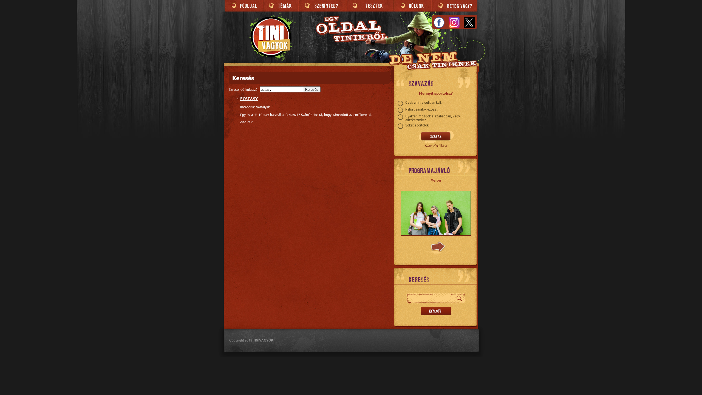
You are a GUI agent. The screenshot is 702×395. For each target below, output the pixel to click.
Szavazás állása (436, 145)
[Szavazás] (436, 136)
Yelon (436, 180)
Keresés (311, 89)
